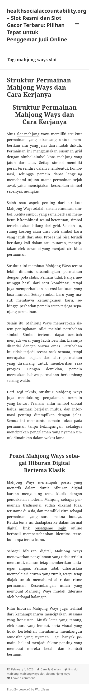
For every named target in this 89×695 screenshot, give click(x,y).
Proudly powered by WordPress (28, 689)
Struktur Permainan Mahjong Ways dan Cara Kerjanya (39, 87)
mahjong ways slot (32, 674)
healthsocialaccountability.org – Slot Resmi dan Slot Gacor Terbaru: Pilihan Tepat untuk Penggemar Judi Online (46, 25)
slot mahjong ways (58, 674)
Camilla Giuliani (51, 669)
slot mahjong (28, 133)
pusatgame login (50, 528)
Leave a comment (23, 678)
